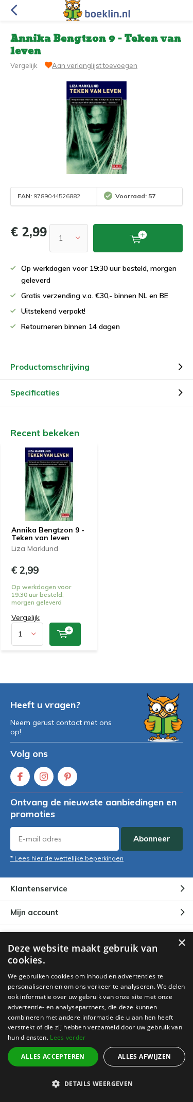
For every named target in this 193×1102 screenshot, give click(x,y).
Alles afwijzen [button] (144, 1056)
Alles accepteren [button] (52, 1056)
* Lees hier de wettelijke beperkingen (67, 858)
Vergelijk (24, 65)
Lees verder (67, 1037)
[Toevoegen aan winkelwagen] (65, 634)
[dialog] (96, 1017)
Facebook (20, 776)
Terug (13, 10)
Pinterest (67, 776)
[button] (96, 1083)
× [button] (181, 943)
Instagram (44, 776)
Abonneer (151, 838)
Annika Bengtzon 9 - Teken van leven (47, 534)
